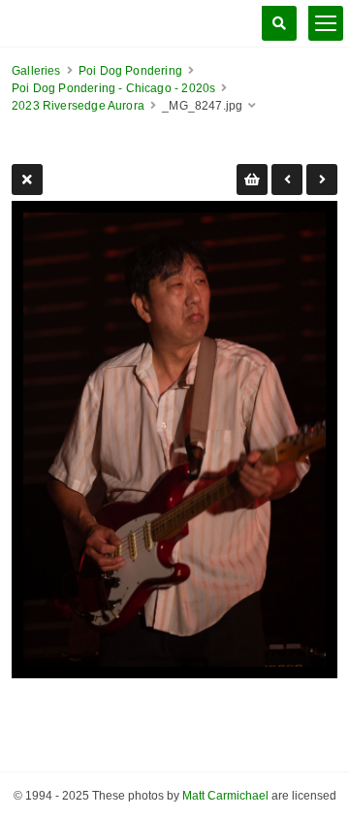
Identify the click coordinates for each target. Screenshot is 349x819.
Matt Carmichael (225, 796)
